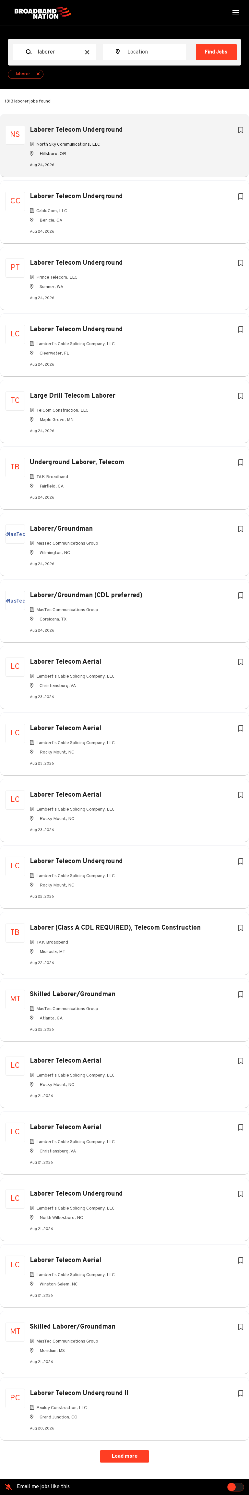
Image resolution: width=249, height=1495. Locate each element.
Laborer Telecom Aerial (65, 662)
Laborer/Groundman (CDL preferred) (86, 595)
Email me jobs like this (43, 1487)
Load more (124, 1456)
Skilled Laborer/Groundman (72, 994)
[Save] (240, 130)
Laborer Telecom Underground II (79, 1393)
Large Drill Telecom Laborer (72, 396)
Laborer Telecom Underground (76, 130)
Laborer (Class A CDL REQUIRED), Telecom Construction (115, 928)
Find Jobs (216, 52)
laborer (23, 74)
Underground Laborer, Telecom (77, 462)
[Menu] (235, 13)
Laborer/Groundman (61, 529)
